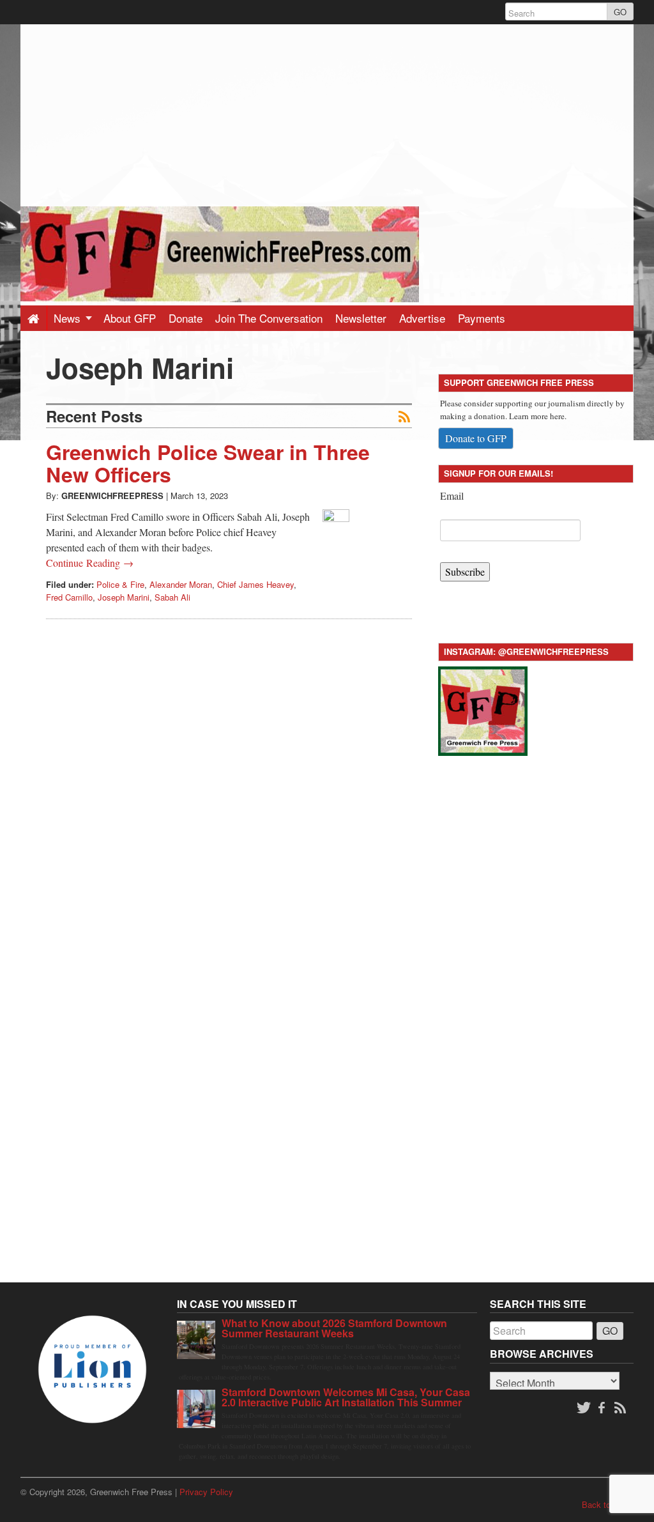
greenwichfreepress (112, 495)
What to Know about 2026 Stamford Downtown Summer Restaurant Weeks (334, 1328)
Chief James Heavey (255, 584)
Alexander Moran (180, 584)
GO (620, 12)
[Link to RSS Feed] (621, 1408)
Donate (185, 318)
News (69, 318)
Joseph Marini (123, 597)
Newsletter (360, 318)
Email (452, 495)
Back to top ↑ (608, 1504)
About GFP (129, 318)
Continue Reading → (89, 562)
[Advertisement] (327, 113)
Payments (481, 318)
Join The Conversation (269, 318)
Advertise (422, 318)
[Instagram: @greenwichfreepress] (483, 709)
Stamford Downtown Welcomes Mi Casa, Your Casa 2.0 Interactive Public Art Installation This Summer (346, 1397)
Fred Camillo (69, 597)
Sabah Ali (172, 597)
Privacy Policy (206, 1492)
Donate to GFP (475, 438)
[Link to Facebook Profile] (603, 1408)
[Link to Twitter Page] (584, 1408)
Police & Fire (120, 584)
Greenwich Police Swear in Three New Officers (208, 463)
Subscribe (465, 571)
